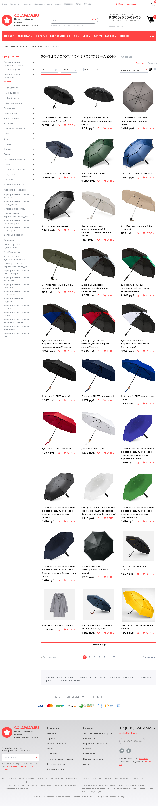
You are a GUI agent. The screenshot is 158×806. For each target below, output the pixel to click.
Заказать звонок (116, 26)
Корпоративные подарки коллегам (16, 279)
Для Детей (9, 174)
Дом (76, 36)
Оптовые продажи (56, 764)
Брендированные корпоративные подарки (16, 265)
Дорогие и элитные (14, 184)
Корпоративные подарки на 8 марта (16, 229)
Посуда (7, 144)
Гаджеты (110, 36)
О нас (50, 748)
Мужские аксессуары (15, 209)
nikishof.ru (143, 758)
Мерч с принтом (12, 118)
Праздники (9, 108)
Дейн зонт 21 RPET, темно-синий (97, 396)
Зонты (7, 81)
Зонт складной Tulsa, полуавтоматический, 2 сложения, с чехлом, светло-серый (96, 231)
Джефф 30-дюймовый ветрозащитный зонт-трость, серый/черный (95, 288)
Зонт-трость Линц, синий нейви (137, 173)
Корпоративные (60, 36)
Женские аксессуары (15, 190)
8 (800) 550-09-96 (125, 17)
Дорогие (41, 36)
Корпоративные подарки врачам (16, 307)
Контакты (14, 4)
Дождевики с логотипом (121, 677)
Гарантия (27, 4)
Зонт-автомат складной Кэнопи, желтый (137, 627)
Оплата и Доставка (57, 743)
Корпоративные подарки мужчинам (16, 286)
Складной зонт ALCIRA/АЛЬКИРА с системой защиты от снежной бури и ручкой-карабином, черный (58, 512)
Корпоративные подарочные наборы (15, 64)
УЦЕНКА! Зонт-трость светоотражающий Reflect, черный (95, 569)
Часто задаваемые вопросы (98, 733)
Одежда (8, 149)
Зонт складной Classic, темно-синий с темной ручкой (96, 627)
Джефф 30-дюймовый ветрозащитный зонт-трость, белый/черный (135, 343)
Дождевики (12, 87)
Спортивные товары (14, 159)
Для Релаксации (12, 252)
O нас (4, 4)
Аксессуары (25, 36)
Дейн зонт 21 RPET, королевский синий (138, 398)
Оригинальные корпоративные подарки (16, 215)
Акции (58, 4)
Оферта (87, 748)
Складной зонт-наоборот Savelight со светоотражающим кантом (97, 121)
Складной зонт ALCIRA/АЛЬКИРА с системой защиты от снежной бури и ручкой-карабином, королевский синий (137, 453)
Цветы (86, 36)
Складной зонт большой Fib (56, 173)
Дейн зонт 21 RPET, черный (56, 396)
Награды (8, 123)
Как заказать (90, 738)
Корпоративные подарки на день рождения (16, 321)
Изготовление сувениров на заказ (14, 258)
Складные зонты (14, 103)
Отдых (7, 133)
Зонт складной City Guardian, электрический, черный (56, 119)
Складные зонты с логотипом (60, 677)
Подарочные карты (93, 759)
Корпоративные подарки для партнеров (16, 272)
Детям (98, 36)
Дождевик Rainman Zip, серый (57, 625)
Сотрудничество (55, 769)
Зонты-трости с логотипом (92, 677)
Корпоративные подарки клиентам (16, 196)
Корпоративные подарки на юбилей (16, 293)
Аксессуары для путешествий (12, 246)
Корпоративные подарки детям (16, 314)
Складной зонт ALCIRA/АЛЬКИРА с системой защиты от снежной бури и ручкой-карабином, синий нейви (59, 571)
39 (114, 657)
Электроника (10, 113)
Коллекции (9, 240)
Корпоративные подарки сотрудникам (16, 203)
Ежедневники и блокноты (12, 76)
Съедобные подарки (15, 169)
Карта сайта (89, 753)
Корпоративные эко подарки (14, 300)
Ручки (7, 154)
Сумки (7, 164)
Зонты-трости (13, 93)
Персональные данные (95, 743)
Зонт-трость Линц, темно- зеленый (94, 175)
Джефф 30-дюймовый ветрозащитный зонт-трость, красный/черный (95, 343)
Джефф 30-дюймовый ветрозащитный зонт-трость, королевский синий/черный (56, 343)
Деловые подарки (13, 235)
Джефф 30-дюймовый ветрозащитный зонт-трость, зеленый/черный (135, 288)
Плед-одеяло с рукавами (72, 25)
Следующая (148, 657)
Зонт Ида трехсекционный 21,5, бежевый (137, 227)
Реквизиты (52, 753)
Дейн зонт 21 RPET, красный (56, 448)
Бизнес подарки (12, 69)
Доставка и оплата (43, 4)
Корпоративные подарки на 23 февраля (16, 222)
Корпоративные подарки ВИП (16, 335)
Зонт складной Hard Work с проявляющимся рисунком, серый (135, 121)
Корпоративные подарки (60, 759)
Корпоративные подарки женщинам (16, 328)
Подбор (9, 36)
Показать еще (99, 645)
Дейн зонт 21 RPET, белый (94, 448)
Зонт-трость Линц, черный (55, 226)
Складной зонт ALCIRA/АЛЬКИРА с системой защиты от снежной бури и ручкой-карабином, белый (98, 510)
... (109, 657)
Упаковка (9, 179)
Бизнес (124, 36)
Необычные (12, 98)
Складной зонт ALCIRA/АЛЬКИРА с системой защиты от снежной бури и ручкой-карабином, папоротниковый (137, 512)
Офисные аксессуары (15, 128)
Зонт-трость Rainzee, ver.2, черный (134, 568)
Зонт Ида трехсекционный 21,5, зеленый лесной (58, 286)
